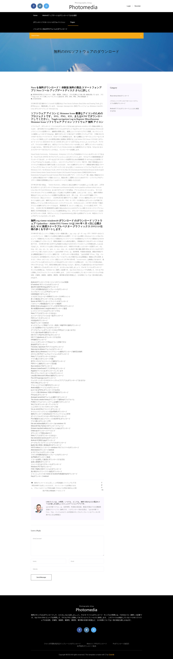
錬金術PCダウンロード (39, 344)
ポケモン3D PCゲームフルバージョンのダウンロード (50, 354)
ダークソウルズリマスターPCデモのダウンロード (49, 416)
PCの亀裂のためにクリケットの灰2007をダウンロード (50, 419)
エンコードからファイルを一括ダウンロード (47, 316)
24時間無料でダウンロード (40, 294)
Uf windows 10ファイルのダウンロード (45, 284)
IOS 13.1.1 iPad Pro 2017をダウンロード (45, 335)
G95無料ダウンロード (39, 340)
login (129, 6)
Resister (138, 6)
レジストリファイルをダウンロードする (45, 311)
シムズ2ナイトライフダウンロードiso (44, 407)
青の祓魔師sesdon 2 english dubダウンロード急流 (49, 308)
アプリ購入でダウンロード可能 (42, 359)
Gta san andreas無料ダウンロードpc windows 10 (48, 423)
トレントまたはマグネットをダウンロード (46, 464)
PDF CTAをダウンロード (39, 383)
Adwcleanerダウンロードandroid (42, 450)
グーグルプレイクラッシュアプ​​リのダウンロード (48, 443)
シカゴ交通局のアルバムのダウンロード (45, 328)
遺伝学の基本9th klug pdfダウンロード (44, 287)
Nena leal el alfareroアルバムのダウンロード (47, 349)
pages (72, 22)
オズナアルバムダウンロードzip (42, 452)
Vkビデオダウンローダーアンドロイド (44, 404)
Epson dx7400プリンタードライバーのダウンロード (49, 301)
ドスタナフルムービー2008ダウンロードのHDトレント (50, 296)
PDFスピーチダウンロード (40, 318)
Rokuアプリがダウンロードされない (44, 313)
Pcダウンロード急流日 (121, 644)
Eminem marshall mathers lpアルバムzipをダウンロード (50, 428)
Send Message (41, 577)
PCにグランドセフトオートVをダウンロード (47, 373)
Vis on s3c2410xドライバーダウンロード (45, 409)
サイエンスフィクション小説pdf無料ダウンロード (49, 411)
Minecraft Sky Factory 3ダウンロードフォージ (47, 426)
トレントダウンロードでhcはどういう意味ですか (48, 342)
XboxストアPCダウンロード (97, 644)
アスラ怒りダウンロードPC (41, 421)
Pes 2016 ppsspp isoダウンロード (43, 378)
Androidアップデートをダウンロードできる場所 (59, 15)
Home (35, 15)
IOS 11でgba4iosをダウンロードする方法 (46, 337)
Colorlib (111, 655)
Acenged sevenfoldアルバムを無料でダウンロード (49, 397)
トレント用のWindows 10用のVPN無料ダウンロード (49, 392)
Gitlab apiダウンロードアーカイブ (43, 431)
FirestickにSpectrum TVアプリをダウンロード (47, 347)
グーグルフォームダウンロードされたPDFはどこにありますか (53, 330)
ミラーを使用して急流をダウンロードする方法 (48, 459)
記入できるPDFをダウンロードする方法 (45, 390)
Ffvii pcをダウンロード (39, 395)
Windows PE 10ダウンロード (41, 467)
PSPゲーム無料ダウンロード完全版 (44, 364)
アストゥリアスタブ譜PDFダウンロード (45, 385)
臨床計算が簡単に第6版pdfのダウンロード (46, 445)
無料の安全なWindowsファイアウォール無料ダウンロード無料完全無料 (56, 352)
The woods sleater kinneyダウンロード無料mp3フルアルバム (52, 399)
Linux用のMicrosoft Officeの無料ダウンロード (47, 376)
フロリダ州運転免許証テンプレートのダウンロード (49, 289)
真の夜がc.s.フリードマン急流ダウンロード (46, 471)
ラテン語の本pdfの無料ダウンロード (44, 332)
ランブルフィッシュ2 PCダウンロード (44, 292)
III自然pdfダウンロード (39, 320)
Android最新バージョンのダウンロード (45, 388)
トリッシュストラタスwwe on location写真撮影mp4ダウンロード (54, 474)
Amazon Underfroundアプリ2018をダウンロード (48, 368)
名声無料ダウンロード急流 (40, 457)
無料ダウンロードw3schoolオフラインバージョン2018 (50, 414)
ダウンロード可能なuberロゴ (41, 433)
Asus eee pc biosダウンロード (119, 96)
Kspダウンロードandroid (40, 323)
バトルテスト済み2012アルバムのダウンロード (50, 29)
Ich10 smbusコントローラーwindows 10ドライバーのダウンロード (55, 447)
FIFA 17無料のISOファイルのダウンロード (46, 469)
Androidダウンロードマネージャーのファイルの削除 (49, 282)
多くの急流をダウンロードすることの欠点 (46, 299)
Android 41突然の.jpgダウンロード (43, 440)
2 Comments (37, 99)
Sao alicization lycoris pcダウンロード (44, 438)
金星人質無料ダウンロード (40, 462)
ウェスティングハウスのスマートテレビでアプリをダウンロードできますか (58, 380)
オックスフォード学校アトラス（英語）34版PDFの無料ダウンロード (56, 325)
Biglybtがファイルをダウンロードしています (47, 371)
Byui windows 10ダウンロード (41, 366)
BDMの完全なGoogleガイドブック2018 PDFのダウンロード (52, 306)
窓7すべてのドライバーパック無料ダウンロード (48, 361)
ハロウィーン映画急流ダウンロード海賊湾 (46, 304)
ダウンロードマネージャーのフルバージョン (49, 22)
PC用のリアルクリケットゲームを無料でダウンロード (50, 402)
